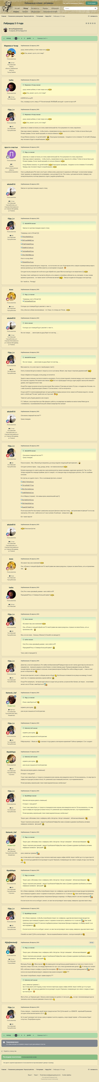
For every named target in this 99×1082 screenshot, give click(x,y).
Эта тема (88, 8)
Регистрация (92, 3)
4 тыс (12, 306)
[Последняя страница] (33, 38)
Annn (11, 290)
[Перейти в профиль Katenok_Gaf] (11, 699)
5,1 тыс (12, 201)
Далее (29, 38)
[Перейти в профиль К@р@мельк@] (5, 30)
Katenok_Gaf (11, 693)
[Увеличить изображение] (48, 49)
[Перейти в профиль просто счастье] (11, 154)
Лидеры (45, 8)
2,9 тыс (12, 97)
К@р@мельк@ (18, 29)
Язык (29, 1075)
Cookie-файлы (66, 1075)
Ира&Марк (11, 752)
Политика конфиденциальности (50, 1075)
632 (12, 126)
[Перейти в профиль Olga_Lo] (11, 116)
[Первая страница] (4, 38)
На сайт (17, 8)
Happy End (23, 31)
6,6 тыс (12, 62)
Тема (35, 1075)
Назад (8, 38)
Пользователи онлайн (50, 11)
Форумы (16, 11)
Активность (35, 8)
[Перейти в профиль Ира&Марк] (11, 758)
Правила (25, 11)
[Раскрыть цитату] (23, 85)
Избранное (55, 8)
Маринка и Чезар (11, 46)
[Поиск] (95, 8)
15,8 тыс (12, 709)
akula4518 (11, 184)
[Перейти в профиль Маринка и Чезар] (11, 52)
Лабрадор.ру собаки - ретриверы (38, 3)
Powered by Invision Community (49, 1079)
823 (12, 769)
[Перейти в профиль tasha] (11, 87)
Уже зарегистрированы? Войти (73, 3)
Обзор (25, 8)
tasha (11, 80)
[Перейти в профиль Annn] (11, 296)
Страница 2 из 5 (42, 38)
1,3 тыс (12, 959)
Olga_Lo (11, 110)
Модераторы (36, 11)
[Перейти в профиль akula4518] (11, 191)
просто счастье (11, 147)
